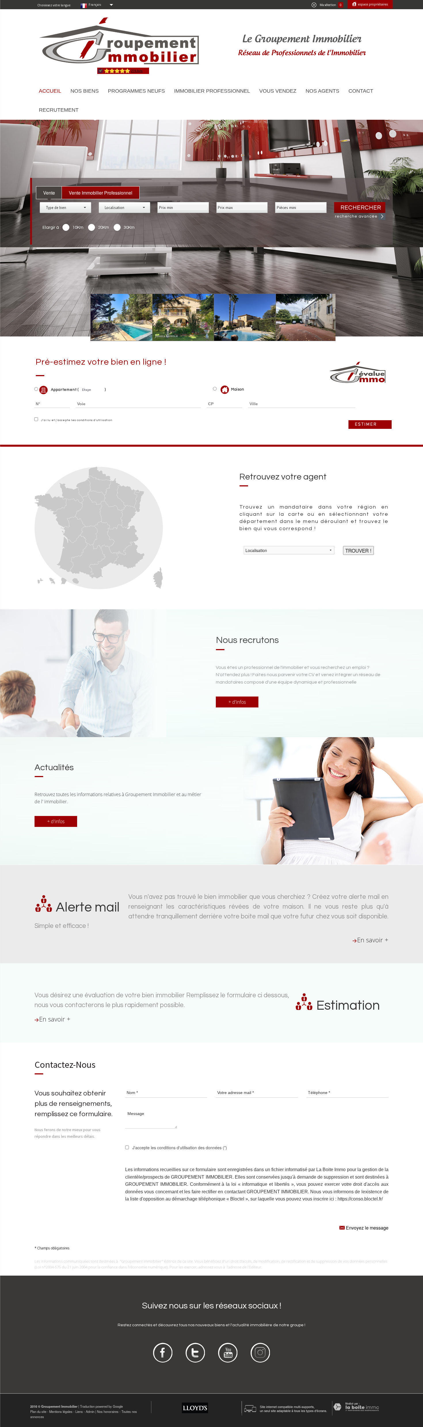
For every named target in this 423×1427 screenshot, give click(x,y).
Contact (360, 91)
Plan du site (38, 1411)
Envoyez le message (366, 1227)
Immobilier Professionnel (212, 91)
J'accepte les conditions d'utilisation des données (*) (179, 1147)
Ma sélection (330, 5)
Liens (79, 1411)
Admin (90, 1411)
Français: (95, 4)
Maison (237, 389)
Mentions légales (61, 1411)
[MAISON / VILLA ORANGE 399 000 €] (117, 317)
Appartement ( (64, 390)
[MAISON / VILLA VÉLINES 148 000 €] (241, 317)
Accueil (50, 91)
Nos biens (84, 91)
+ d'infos (237, 702)
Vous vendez (277, 91)
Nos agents (322, 91)
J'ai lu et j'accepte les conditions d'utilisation (75, 420)
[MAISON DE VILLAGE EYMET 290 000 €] (302, 317)
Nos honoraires (108, 1411)
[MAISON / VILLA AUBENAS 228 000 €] (179, 317)
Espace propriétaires (372, 4)
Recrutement (59, 110)
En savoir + (372, 939)
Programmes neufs (136, 91)
